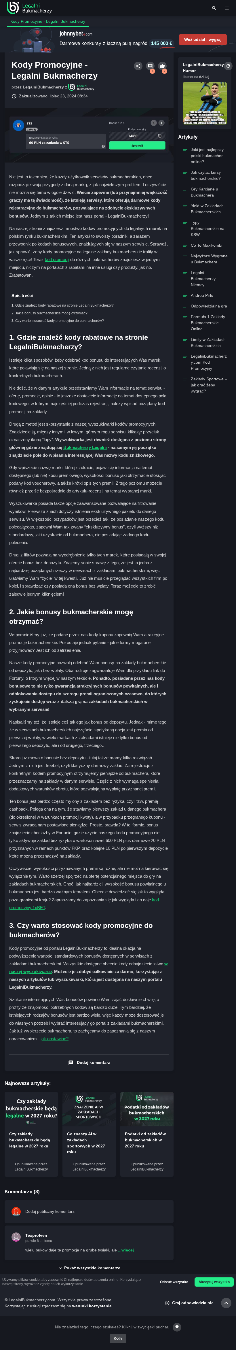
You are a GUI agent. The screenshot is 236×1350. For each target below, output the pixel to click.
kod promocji (57, 259)
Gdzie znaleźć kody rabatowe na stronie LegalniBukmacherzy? (64, 305)
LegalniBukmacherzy (43, 87)
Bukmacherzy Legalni (85, 447)
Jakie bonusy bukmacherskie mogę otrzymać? (51, 313)
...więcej (126, 1250)
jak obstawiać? (54, 1038)
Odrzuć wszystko (174, 1282)
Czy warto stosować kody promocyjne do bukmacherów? (59, 321)
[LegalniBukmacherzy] (29, 8)
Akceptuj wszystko (214, 1282)
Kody (118, 1338)
